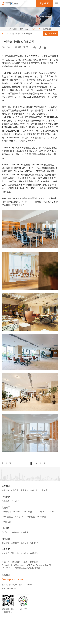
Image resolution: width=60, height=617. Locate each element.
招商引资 (16, 34)
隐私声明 (16, 562)
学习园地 (15, 501)
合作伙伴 (34, 543)
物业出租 (5, 543)
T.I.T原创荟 (30, 517)
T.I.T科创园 (17, 511)
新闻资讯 (5, 553)
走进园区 (6, 507)
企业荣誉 (44, 490)
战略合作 (28, 34)
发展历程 (24, 490)
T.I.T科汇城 (6, 522)
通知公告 (15, 553)
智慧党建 (6, 497)
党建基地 (5, 501)
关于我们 (6, 486)
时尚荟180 (19, 517)
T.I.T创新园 (41, 517)
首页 (6, 34)
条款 (25, 562)
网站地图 (34, 562)
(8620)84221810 (12, 579)
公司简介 (5, 490)
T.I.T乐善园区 (7, 517)
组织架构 (15, 490)
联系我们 (34, 553)
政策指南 (24, 532)
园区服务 (6, 528)
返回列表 (52, 34)
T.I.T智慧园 (28, 511)
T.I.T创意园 (6, 511)
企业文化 (34, 490)
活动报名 (24, 553)
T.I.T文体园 (39, 511)
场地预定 (5, 532)
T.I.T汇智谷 (51, 511)
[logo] (10, 3)
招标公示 (15, 543)
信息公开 (6, 549)
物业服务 (15, 532)
